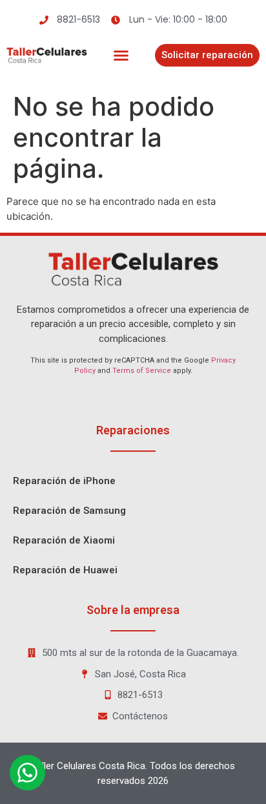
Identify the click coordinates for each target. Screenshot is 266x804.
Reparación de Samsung (69, 510)
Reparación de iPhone (64, 481)
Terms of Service (141, 370)
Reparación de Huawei (65, 570)
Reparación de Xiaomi (64, 540)
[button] (121, 55)
